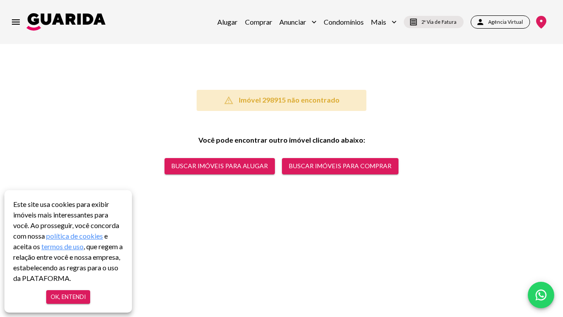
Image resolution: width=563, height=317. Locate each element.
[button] (298, 22)
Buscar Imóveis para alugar (220, 166)
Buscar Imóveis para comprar (340, 166)
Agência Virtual (505, 22)
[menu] (15, 22)
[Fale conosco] (541, 295)
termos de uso (62, 246)
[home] (66, 21)
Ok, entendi (68, 296)
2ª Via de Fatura (439, 22)
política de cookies (74, 236)
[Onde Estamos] (541, 22)
